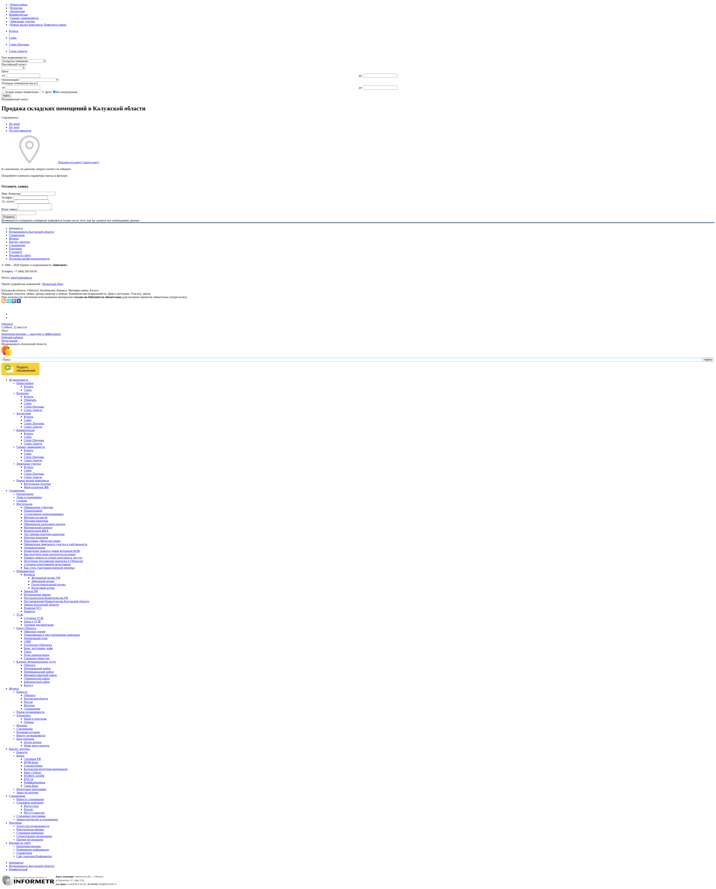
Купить (13, 31)
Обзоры (29, 722)
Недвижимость (18, 379)
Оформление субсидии (38, 507)
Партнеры (15, 248)
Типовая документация (39, 624)
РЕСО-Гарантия (34, 812)
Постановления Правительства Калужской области (56, 601)
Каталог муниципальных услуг (36, 661)
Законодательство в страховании (37, 819)
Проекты (29, 611)
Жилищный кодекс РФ (45, 577)
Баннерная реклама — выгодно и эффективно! (31, 334)
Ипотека (29, 705)
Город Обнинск (26, 628)
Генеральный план (36, 638)
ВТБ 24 (28, 779)
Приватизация (33, 510)
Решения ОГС (33, 608)
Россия (28, 702)
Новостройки (18, 4)
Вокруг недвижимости (30, 735)
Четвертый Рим (52, 284)
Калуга (28, 685)
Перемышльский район (39, 671)
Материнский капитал (38, 527)
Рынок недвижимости (30, 712)
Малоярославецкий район (40, 675)
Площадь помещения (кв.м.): (19, 83)
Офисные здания (34, 631)
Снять (13, 37)
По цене (14, 123)
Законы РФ (31, 591)
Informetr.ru (16, 862)
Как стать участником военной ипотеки (49, 567)
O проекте (15, 252)
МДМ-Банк (31, 762)
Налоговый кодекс (43, 587)
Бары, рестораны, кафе (38, 648)
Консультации (25, 738)
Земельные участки (22, 21)
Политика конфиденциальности (29, 258)
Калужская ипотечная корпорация (45, 769)
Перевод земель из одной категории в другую (53, 557)
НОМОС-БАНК (34, 775)
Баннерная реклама (28, 846)
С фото (47, 92)
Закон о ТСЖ (32, 621)
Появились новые (55, 24)
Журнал (14, 238)
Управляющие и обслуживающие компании (52, 634)
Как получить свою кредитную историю (50, 554)
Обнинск (7, 323)
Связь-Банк (31, 785)
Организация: (10, 79)
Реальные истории (28, 732)
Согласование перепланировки (44, 514)
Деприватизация (34, 547)
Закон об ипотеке (27, 792)
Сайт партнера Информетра (34, 856)
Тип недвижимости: (14, 57)
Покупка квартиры (36, 537)
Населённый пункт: (14, 64)
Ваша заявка (9, 209)
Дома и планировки (29, 497)
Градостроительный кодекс (48, 584)
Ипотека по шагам (35, 517)
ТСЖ (19, 614)
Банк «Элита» (33, 772)
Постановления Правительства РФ (46, 598)
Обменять (30, 400)
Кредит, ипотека (19, 241)
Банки (20, 755)
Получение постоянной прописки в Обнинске (53, 561)
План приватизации (36, 655)
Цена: (5, 71)
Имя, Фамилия (10, 193)
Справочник (17, 235)
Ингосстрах (31, 806)
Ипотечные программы (31, 789)
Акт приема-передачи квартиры (44, 534)
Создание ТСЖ (33, 618)
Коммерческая (19, 14)
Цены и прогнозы (35, 718)
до (360, 75)
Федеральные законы (37, 594)
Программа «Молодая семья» (42, 540)
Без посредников (66, 92)
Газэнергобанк (33, 765)
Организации (25, 493)
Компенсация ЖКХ (36, 530)
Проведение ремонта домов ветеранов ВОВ (52, 551)
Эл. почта (7, 201)
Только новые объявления (21, 92)
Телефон (6, 197)
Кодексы (29, 574)
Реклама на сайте (20, 255)
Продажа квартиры (36, 520)
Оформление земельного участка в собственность (55, 544)
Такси (28, 651)
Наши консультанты (36, 745)
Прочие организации (29, 839)
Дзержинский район (37, 678)
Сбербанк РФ (32, 759)
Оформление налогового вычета (44, 524)
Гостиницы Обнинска (38, 644)
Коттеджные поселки (37, 483)
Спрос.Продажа (19, 44)
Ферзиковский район (37, 668)
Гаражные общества (36, 658)
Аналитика (23, 715)
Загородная (17, 11)
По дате (14, 127)
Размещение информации (32, 849)
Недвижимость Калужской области (31, 231)
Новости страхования (30, 799)
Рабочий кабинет (12, 337)
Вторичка (16, 8)
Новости (21, 691)
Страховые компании (30, 802)
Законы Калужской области (41, 604)
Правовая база (25, 571)
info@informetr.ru (21, 277)
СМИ (27, 641)
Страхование (17, 245)
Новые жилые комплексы (26, 24)
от (3, 75)
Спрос (28, 389)
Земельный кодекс (43, 581)
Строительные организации (34, 836)
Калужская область (36, 698)
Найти (6, 95)
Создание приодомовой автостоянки (47, 564)
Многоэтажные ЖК (36, 487)
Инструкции (24, 504)
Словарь (21, 500)
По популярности (20, 130)
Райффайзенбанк (34, 782)
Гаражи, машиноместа (24, 18)
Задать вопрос (33, 742)
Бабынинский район (37, 681)
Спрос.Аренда (18, 51)
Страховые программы (30, 816)
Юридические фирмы (30, 829)
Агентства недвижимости (32, 826)
